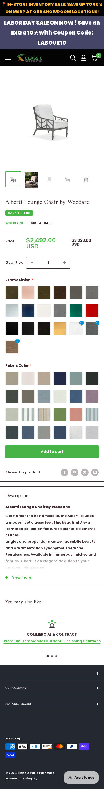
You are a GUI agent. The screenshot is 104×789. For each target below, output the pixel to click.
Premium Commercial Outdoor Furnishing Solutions (52, 641)
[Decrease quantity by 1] (32, 262)
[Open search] (73, 58)
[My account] (83, 58)
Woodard (14, 223)
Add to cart (52, 451)
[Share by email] (95, 472)
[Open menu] (8, 58)
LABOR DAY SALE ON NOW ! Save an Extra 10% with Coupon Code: (52, 32)
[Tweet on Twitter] (85, 472)
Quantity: (14, 262)
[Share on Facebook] (64, 472)
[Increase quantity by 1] (64, 262)
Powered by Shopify (21, 778)
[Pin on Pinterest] (74, 472)
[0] (94, 58)
